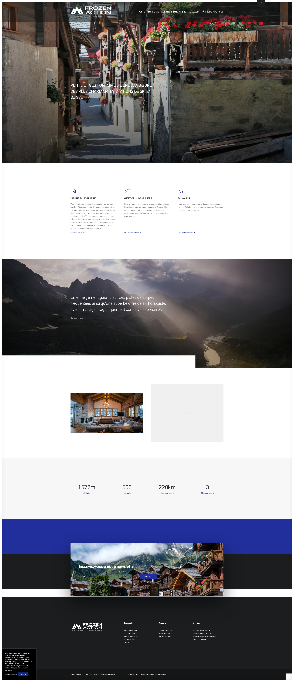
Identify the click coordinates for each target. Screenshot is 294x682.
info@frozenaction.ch (201, 630)
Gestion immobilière (174, 12)
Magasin (194, 12)
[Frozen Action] (91, 12)
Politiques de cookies (136, 674)
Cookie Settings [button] (11, 674)
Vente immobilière (149, 12)
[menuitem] (150, 12)
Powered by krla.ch (108, 674)
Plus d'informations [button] (78, 233)
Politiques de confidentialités (155, 674)
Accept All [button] (23, 674)
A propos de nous (213, 12)
